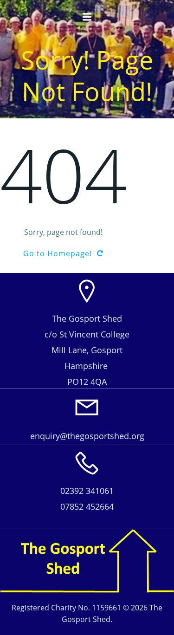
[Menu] (87, 17)
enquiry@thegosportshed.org (87, 435)
